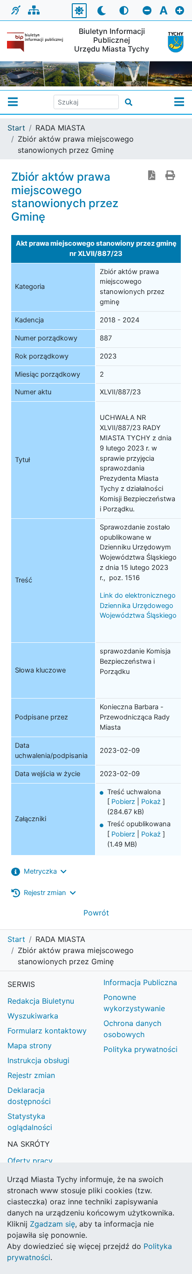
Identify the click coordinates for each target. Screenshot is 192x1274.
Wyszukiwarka (32, 1015)
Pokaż (151, 801)
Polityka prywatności (140, 1049)
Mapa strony (29, 1045)
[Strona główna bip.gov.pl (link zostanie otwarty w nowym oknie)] (35, 42)
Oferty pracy (30, 1160)
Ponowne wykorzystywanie (134, 1003)
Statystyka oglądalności (29, 1121)
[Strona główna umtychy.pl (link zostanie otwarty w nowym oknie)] (173, 42)
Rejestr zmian (31, 1075)
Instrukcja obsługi (38, 1060)
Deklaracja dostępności (29, 1095)
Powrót (96, 912)
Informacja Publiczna (140, 982)
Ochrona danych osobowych (132, 1029)
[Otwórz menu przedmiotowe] (179, 102)
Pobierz (123, 801)
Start (16, 127)
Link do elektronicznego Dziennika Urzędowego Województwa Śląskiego (138, 605)
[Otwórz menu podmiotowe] (13, 102)
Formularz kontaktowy (47, 1030)
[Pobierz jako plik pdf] (152, 176)
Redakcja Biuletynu (40, 1001)
